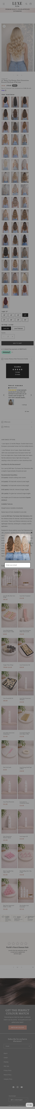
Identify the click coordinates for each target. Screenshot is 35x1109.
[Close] (31, 532)
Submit (17, 573)
